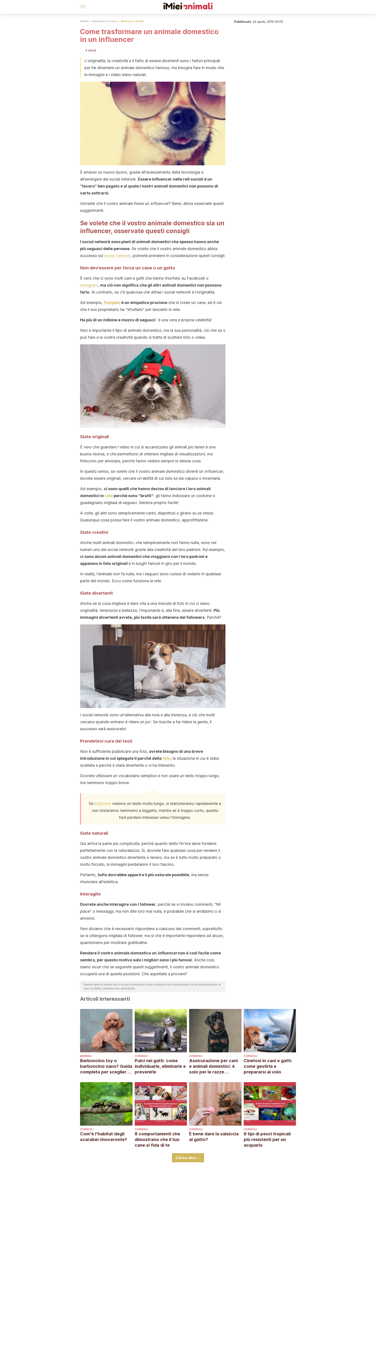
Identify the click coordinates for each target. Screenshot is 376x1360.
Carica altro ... (188, 1158)
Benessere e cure (105, 21)
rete (109, 495)
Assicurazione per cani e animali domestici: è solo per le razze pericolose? (213, 1066)
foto (166, 758)
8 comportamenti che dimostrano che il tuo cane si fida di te (157, 1139)
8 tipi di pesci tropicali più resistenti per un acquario (267, 1139)
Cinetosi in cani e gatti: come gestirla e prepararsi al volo (268, 1066)
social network (117, 255)
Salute (84, 21)
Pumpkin (112, 302)
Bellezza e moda (132, 21)
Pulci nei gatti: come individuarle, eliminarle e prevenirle (160, 1066)
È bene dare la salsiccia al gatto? (214, 1136)
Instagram (89, 285)
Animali (86, 1056)
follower (103, 803)
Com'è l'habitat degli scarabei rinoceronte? (103, 1136)
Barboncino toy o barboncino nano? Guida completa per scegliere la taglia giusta (106, 1066)
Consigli (141, 1056)
